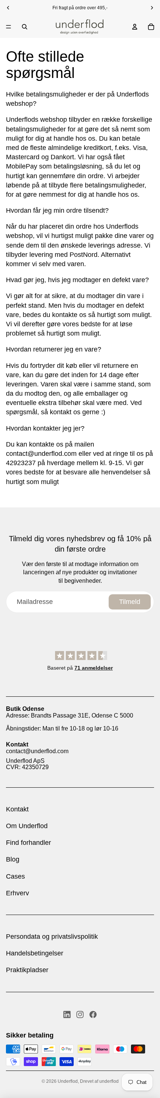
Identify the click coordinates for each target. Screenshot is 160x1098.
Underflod (68, 1081)
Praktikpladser (27, 970)
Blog (12, 859)
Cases (15, 876)
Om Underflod (27, 826)
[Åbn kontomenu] (135, 27)
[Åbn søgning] (24, 27)
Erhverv (17, 893)
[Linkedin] (67, 1014)
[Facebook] (93, 1014)
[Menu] (8, 26)
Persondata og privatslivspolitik (52, 936)
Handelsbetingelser (34, 953)
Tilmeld (129, 601)
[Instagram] (80, 1014)
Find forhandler (28, 842)
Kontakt (17, 809)
